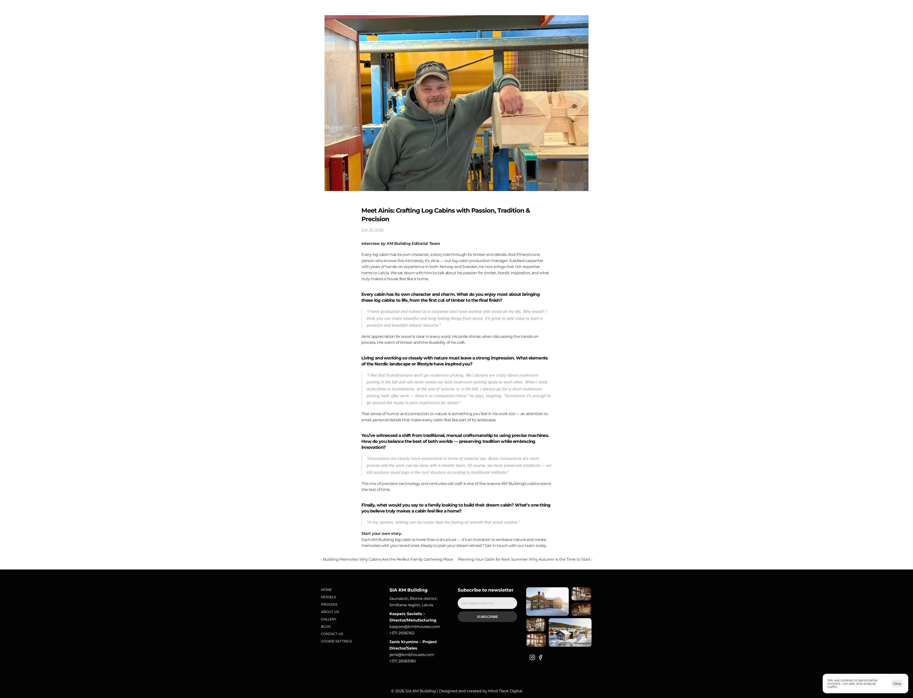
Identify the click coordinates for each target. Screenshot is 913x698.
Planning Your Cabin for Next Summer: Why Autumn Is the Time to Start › (525, 559)
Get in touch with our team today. (515, 545)
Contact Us (332, 634)
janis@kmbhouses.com (411, 654)
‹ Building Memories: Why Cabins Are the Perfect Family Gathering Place (387, 559)
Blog (326, 626)
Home (326, 590)
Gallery (328, 619)
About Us (330, 612)
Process (329, 604)
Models (328, 597)
